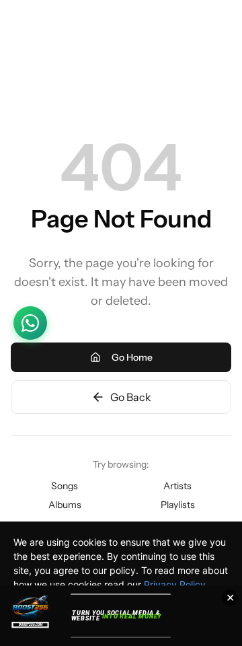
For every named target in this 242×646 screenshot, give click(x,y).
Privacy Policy (175, 584)
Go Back (130, 397)
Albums (64, 505)
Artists (177, 486)
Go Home (132, 357)
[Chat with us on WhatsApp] (30, 323)
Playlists (178, 505)
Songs (64, 486)
